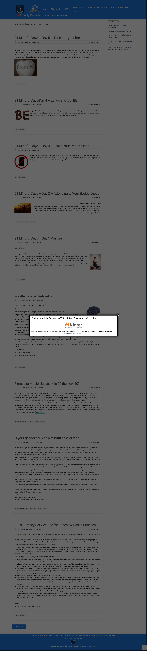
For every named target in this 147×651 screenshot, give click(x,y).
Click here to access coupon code (73, 333)
